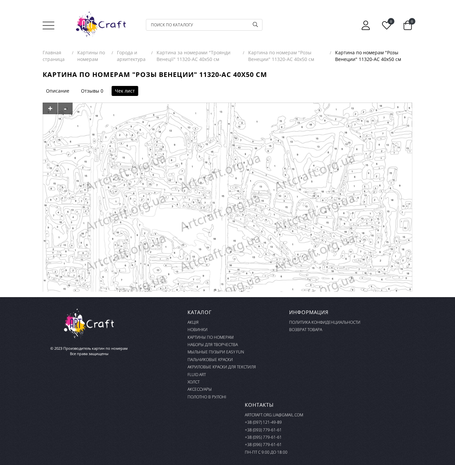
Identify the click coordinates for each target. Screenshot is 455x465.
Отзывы (90, 91)
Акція (193, 322)
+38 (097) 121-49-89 (263, 422)
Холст (194, 382)
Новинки (198, 329)
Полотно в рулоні (207, 397)
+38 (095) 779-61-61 (263, 437)
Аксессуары (200, 389)
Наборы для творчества (213, 344)
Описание (57, 91)
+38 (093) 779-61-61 (263, 430)
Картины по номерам (210, 337)
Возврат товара (305, 329)
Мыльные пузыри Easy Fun (216, 352)
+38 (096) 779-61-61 (263, 444)
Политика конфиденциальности (324, 322)
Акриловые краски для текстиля (222, 367)
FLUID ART (197, 374)
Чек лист (125, 91)
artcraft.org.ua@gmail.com (274, 415)
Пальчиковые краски (210, 359)
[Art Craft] (101, 25)
